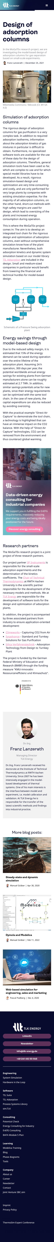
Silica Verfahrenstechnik (20, 644)
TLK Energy (9, 596)
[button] (46, 5)
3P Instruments (36, 562)
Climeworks (13, 632)
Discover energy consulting (24, 529)
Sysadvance (13, 636)
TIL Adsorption (11, 259)
